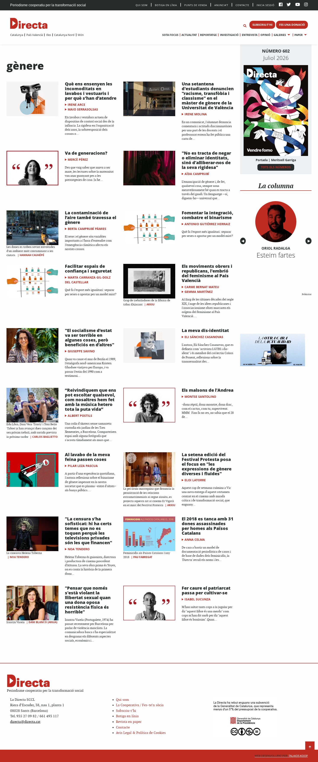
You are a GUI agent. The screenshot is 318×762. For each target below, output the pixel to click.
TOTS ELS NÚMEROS (276, 167)
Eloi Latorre (195, 480)
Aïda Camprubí (197, 174)
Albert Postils (80, 416)
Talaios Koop (281, 755)
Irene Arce (76, 105)
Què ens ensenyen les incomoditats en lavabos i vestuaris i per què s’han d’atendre (90, 91)
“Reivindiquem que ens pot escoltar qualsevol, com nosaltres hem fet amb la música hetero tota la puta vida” (90, 399)
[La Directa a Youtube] (297, 4)
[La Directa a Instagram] (306, 4)
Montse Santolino (200, 397)
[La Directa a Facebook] (281, 4)
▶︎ (310, 241)
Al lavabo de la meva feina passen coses (87, 457)
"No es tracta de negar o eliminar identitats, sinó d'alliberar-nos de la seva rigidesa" (206, 160)
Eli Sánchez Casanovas (204, 337)
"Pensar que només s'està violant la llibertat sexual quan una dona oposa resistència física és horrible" (88, 600)
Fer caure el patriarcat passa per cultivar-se (206, 590)
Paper (298, 35)
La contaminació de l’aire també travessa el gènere (90, 217)
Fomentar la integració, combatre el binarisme (207, 215)
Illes (48, 35)
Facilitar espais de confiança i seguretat (88, 268)
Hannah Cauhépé (32, 255)
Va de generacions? (86, 153)
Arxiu (150, 304)
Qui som (122, 700)
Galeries (280, 35)
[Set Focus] (244, 26)
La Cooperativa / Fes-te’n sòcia (140, 705)
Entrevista (249, 35)
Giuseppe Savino (81, 351)
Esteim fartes (276, 255)
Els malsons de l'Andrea (207, 390)
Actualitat (189, 35)
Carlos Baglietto (45, 436)
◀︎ (243, 241)
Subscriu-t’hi (126, 711)
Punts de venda (195, 4)
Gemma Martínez (199, 292)
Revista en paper (128, 722)
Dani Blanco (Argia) (43, 622)
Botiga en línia (166, 4)
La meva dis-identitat (205, 330)
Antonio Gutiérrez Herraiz (207, 224)
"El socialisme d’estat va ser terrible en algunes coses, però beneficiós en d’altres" (89, 337)
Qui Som (142, 5)
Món (81, 35)
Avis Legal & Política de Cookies (141, 733)
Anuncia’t (221, 4)
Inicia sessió (266, 4)
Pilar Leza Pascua (83, 466)
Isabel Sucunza (197, 599)
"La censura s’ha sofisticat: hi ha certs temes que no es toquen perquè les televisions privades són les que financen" (88, 530)
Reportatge (208, 35)
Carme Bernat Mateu (202, 287)
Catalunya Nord (64, 35)
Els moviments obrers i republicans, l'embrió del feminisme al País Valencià (207, 273)
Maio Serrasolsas (83, 109)
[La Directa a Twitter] (289, 4)
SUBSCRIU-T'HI (262, 25)
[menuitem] (16, 35)
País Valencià (34, 35)
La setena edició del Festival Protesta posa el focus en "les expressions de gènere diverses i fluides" (206, 464)
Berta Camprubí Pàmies (87, 229)
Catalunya (16, 35)
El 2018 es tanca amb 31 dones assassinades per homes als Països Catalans (207, 526)
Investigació (229, 35)
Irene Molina (196, 114)
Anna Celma (195, 539)
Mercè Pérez (78, 159)
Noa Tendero (19, 557)
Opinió (265, 35)
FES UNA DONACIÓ (292, 25)
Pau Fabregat (142, 557)
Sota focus (170, 35)
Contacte (242, 4)
